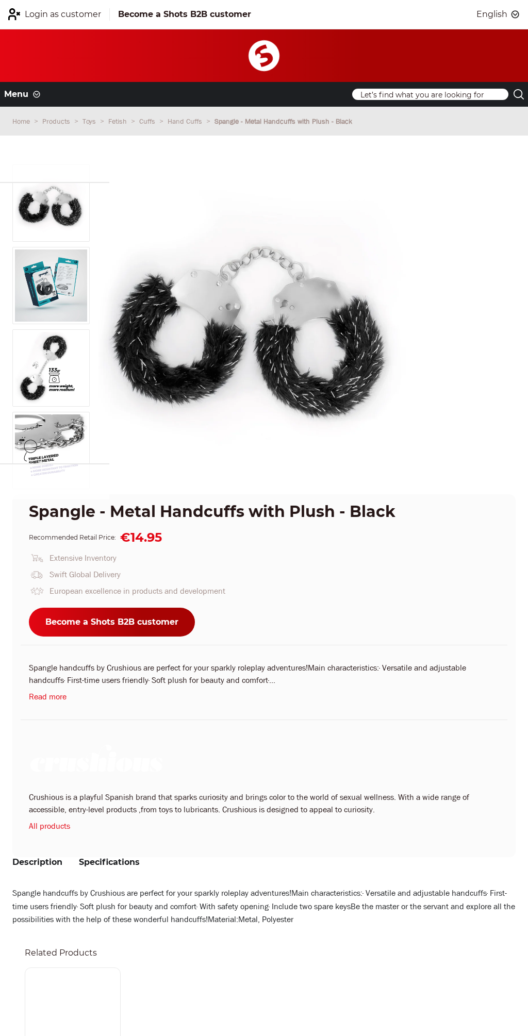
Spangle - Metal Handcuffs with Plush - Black (283, 121)
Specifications (109, 862)
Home (22, 121)
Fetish (118, 121)
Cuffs (148, 121)
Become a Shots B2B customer (111, 622)
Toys (90, 121)
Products (57, 121)
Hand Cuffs (186, 121)
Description (37, 862)
